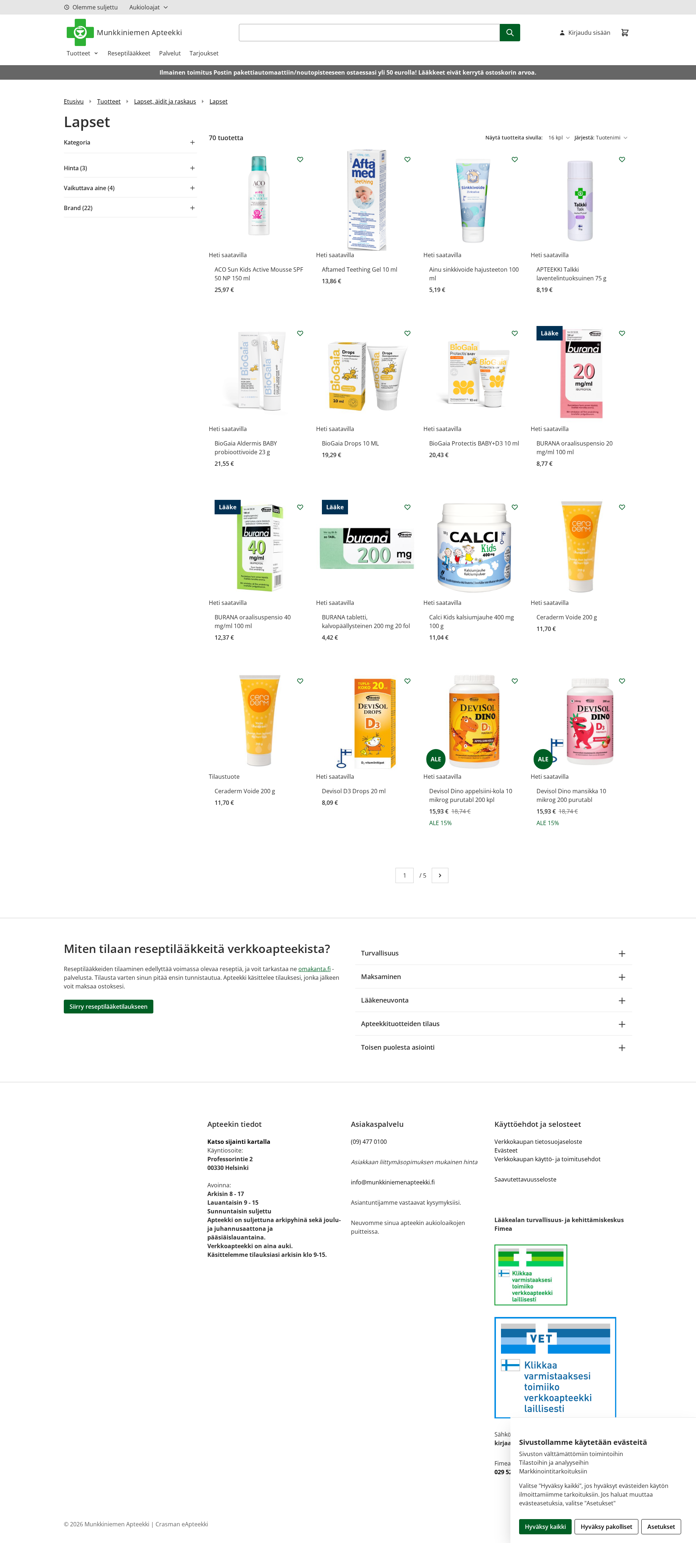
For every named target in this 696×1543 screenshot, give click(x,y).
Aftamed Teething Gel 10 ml (359, 269)
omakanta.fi (314, 969)
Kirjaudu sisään (589, 33)
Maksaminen (381, 976)
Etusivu (74, 101)
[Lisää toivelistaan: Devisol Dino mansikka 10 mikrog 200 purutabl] (622, 681)
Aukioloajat (144, 7)
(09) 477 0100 (369, 1142)
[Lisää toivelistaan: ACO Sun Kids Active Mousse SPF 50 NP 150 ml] (300, 159)
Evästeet (506, 1150)
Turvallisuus (380, 953)
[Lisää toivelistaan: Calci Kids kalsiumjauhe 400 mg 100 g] (515, 507)
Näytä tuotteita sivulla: (514, 137)
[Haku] (510, 32)
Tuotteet (78, 53)
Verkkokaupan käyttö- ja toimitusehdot (547, 1159)
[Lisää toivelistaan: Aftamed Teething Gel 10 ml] (407, 159)
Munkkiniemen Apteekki (139, 32)
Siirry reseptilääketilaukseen (109, 1007)
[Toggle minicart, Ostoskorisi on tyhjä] (625, 32)
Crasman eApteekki (182, 1524)
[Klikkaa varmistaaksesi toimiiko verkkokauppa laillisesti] (563, 1275)
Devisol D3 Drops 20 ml (354, 791)
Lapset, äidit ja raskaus (165, 101)
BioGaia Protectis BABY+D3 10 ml (474, 443)
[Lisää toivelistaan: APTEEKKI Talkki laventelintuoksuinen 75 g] (622, 159)
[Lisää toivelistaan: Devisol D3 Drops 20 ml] (407, 681)
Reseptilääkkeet (129, 53)
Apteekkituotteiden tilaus (400, 1023)
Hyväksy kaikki (545, 1527)
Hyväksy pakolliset (606, 1527)
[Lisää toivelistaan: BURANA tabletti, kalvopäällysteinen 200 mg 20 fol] (407, 507)
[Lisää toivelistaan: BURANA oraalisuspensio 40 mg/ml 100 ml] (300, 507)
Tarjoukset (204, 53)
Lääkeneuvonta (385, 1000)
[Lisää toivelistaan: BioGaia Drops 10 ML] (407, 333)
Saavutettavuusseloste (525, 1179)
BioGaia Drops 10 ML (350, 443)
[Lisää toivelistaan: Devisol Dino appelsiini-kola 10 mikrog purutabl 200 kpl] (515, 681)
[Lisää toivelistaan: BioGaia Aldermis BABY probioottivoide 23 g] (300, 333)
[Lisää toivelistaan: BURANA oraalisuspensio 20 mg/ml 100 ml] (622, 333)
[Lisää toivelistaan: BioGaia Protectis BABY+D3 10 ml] (515, 333)
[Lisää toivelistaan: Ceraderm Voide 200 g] (622, 507)
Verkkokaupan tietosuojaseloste (538, 1142)
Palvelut (170, 53)
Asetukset (661, 1527)
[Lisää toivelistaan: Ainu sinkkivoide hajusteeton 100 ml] (515, 159)
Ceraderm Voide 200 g (566, 617)
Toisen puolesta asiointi (398, 1047)
